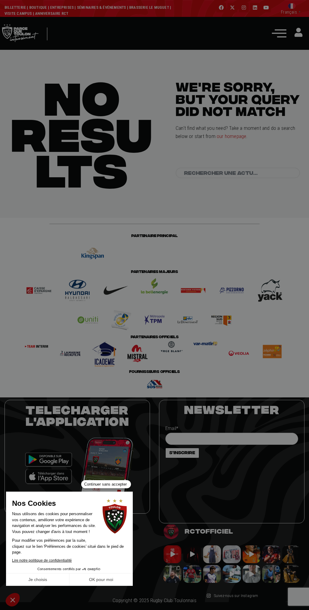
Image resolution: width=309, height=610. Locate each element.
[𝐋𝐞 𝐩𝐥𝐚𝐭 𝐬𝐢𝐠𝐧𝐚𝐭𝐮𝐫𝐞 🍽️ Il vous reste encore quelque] (232, 574)
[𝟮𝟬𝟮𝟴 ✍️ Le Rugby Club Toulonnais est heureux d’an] (232, 554)
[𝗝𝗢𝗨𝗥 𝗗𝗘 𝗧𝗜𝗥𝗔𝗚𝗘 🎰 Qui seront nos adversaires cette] (172, 554)
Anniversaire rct (51, 13)
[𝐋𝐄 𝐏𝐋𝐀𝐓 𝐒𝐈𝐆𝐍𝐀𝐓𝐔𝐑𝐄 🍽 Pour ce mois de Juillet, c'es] (212, 554)
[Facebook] (221, 7)
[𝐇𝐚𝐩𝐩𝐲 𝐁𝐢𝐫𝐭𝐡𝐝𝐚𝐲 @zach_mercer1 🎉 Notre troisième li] (291, 554)
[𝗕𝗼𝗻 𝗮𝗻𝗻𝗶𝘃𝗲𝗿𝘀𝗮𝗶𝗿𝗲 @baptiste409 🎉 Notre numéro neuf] (291, 574)
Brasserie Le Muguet (149, 7)
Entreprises (62, 7)
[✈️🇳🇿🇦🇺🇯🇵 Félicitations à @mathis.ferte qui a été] (212, 574)
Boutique (38, 7)
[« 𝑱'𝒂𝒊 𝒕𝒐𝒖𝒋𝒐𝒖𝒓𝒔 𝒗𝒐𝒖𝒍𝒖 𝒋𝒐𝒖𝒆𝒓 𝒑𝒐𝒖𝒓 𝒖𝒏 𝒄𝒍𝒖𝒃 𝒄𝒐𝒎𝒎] (251, 574)
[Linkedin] (255, 7)
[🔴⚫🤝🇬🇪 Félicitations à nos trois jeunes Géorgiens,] (271, 574)
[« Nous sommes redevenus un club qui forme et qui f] (172, 574)
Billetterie (15, 7)
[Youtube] (266, 7)
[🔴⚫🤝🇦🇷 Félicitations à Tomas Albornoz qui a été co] (192, 574)
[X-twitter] (232, 7)
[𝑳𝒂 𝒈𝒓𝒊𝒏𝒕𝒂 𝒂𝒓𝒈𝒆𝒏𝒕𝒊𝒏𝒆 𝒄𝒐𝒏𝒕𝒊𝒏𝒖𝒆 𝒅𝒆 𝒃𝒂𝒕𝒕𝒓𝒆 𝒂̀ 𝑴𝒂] (251, 554)
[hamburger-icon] (61, 43)
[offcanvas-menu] (279, 33)
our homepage (231, 136)
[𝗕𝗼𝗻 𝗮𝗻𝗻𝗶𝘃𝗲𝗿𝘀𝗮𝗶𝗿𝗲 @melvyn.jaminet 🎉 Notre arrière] (271, 554)
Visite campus (18, 13)
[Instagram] (244, 7)
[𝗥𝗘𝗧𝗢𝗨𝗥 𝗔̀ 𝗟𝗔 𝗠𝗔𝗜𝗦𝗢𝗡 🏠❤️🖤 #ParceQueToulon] (192, 554)
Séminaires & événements (101, 7)
